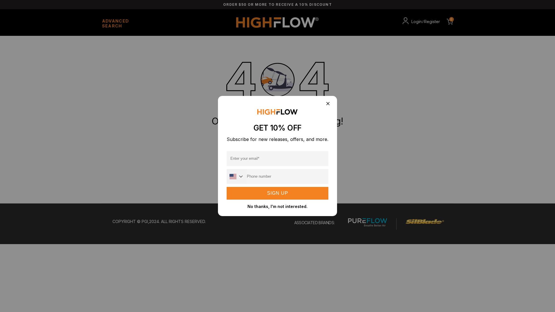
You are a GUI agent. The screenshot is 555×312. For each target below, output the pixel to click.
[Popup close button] (328, 104)
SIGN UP (277, 193)
